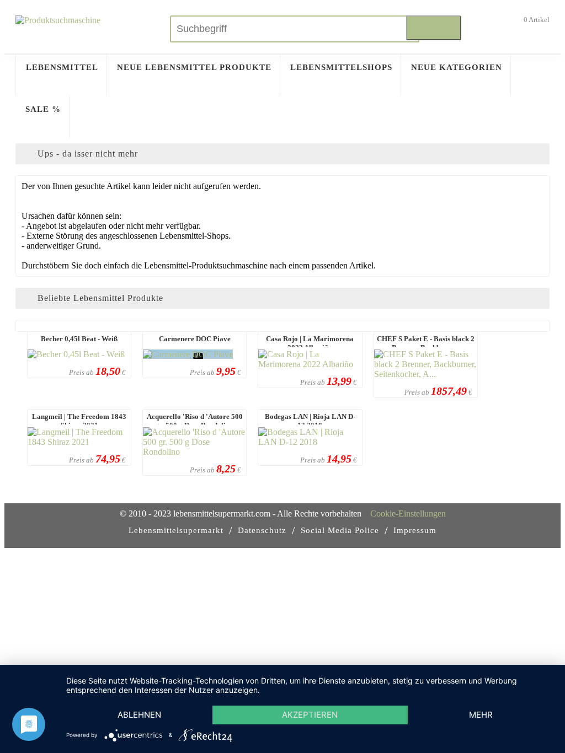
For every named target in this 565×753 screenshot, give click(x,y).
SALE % (43, 109)
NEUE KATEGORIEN (456, 67)
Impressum (414, 530)
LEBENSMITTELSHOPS (341, 67)
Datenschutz (262, 530)
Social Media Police (340, 530)
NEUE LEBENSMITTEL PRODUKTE (194, 67)
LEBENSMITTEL (62, 67)
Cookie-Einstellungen (408, 513)
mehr (481, 714)
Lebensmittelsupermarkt (176, 530)
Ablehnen (139, 714)
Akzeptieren (310, 714)
